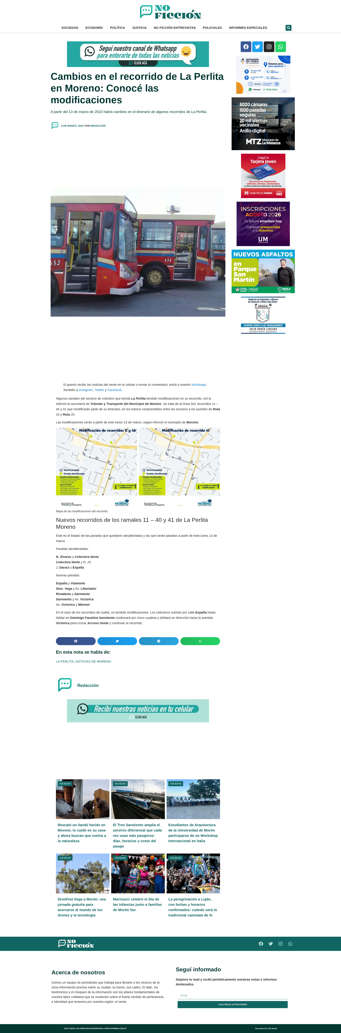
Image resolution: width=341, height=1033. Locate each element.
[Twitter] (257, 46)
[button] (288, 28)
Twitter (99, 390)
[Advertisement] (138, 158)
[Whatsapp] (280, 46)
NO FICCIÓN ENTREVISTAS (175, 27)
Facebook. (114, 390)
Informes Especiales (248, 27)
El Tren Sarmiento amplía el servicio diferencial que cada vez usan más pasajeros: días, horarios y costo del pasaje (137, 835)
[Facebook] (246, 46)
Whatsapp (199, 384)
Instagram (85, 390)
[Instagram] (269, 46)
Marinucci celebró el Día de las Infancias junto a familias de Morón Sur (137, 904)
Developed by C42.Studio (266, 1028)
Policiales (212, 27)
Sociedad (69, 27)
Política (117, 27)
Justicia (139, 27)
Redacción (98, 125)
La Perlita (65, 661)
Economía (94, 27)
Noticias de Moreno (93, 661)
